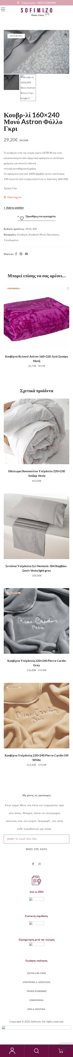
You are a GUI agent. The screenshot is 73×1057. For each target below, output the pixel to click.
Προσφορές (53, 234)
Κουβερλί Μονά (37, 234)
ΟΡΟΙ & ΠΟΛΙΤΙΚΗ (36, 1009)
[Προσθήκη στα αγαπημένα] (64, 288)
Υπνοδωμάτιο (11, 240)
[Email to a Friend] (26, 253)
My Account (12, 1051)
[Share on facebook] (16, 253)
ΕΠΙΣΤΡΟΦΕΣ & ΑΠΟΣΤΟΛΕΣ (36, 982)
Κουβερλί (22, 234)
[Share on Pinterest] (20, 253)
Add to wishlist (15, 207)
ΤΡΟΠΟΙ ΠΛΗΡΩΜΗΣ (36, 991)
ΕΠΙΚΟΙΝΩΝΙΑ (36, 1000)
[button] (3, 9)
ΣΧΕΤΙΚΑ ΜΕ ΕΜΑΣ (36, 973)
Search (36, 1051)
